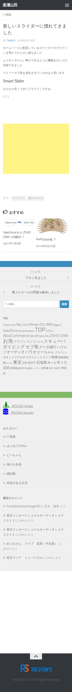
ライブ (47, 357)
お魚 (8, 341)
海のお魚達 (14, 464)
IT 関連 (7, 14)
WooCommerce (16, 335)
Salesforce (10, 331)
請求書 (45, 368)
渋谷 (24, 362)
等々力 (52, 362)
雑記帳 (11, 473)
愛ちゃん (8, 362)
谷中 (51, 368)
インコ (31, 341)
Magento (57, 324)
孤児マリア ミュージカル (25, 558)
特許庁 (32, 362)
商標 (54, 357)
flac (19, 324)
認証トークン (34, 368)
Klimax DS (36, 324)
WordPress (37, 336)
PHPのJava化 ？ (46, 239)
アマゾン (20, 341)
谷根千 (57, 368)
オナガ (40, 342)
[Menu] (67, 5)
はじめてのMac (17, 446)
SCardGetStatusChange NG (23, 506)
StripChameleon (26, 331)
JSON (25, 324)
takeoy (11, 40)
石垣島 (41, 362)
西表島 (14, 368)
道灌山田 (10, 5)
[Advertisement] (36, 149)
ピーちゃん (45, 352)
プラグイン (19, 198)
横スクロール (36, 198)
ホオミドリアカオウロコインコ (22, 357)
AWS (13, 325)
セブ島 (32, 346)
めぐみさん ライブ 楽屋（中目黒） (32, 543)
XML (46, 336)
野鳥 (64, 368)
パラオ (31, 352)
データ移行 (47, 347)
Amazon (7, 325)
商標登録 (63, 357)
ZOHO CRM (59, 335)
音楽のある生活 (17, 483)
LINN (48, 324)
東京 (17, 362)
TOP (40, 329)
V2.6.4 (50, 331)
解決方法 (22, 368)
